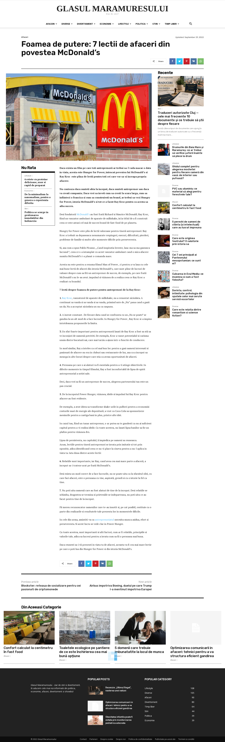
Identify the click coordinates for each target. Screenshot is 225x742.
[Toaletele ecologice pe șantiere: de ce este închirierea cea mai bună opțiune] (84, 628)
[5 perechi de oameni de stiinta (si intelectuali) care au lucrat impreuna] (164, 224)
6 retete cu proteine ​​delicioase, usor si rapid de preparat (36, 182)
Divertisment (85, 23)
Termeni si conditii (186, 739)
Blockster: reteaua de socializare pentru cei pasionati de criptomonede (51, 587)
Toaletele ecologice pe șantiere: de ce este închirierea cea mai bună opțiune (84, 652)
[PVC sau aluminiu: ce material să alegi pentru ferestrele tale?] (164, 191)
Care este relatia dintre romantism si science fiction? (186, 312)
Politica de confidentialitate (140, 739)
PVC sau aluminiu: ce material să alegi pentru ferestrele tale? (186, 191)
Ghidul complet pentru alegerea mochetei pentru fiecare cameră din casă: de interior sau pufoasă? (188, 172)
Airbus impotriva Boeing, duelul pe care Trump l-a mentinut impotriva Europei (121, 587)
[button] (190, 24)
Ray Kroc (67, 298)
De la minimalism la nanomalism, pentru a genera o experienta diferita (37, 199)
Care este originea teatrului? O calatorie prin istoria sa (185, 241)
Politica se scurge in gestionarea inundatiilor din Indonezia (36, 216)
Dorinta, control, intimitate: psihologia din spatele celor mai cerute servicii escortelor (187, 295)
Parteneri (94, 739)
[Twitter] (179, 61)
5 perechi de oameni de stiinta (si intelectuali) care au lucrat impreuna (186, 224)
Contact (83, 739)
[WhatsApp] (201, 61)
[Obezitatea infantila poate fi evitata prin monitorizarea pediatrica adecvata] (95, 720)
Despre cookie (106, 739)
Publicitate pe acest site (165, 739)
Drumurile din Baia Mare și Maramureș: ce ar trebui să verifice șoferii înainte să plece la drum (187, 152)
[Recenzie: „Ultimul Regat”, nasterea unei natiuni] (95, 690)
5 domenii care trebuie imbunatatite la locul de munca (139, 650)
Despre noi (121, 739)
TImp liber (171, 23)
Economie (105, 23)
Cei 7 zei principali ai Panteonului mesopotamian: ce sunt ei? (186, 259)
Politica (141, 23)
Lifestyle (123, 23)
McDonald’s (83, 214)
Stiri (155, 23)
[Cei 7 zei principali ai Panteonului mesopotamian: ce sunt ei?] (164, 257)
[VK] (194, 61)
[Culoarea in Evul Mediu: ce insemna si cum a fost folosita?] (164, 276)
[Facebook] (172, 61)
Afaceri (50, 23)
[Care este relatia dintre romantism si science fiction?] (164, 312)
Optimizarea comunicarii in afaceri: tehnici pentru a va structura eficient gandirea (192, 652)
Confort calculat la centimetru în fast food (186, 207)
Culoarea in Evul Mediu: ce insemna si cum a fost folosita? (187, 276)
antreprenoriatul (104, 519)
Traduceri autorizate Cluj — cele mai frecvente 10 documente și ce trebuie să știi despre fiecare (181, 118)
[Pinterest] (187, 61)
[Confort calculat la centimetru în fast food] (164, 208)
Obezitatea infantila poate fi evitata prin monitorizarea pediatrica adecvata (119, 720)
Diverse (66, 23)
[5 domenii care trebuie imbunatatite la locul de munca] (140, 628)
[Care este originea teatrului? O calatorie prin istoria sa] (164, 241)
